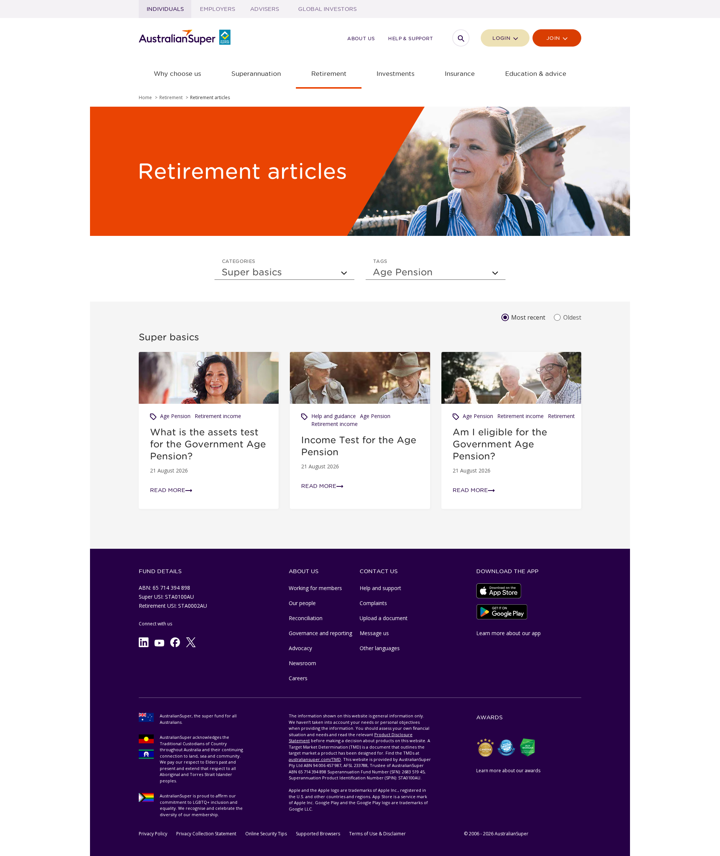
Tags (380, 261)
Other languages (380, 648)
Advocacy (300, 648)
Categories (238, 261)
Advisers (264, 9)
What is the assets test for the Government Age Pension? (208, 444)
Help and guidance (333, 416)
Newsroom (302, 663)
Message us (374, 633)
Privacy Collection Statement (206, 833)
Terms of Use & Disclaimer (377, 833)
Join (554, 38)
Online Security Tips (266, 833)
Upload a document (384, 618)
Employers (217, 9)
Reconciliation (305, 618)
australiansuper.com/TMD (315, 759)
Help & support (410, 38)
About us (361, 38)
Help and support (380, 588)
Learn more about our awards (508, 770)
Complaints (373, 603)
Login (502, 38)
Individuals (165, 9)
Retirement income (218, 416)
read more (167, 490)
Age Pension (175, 416)
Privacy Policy (153, 833)
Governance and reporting (320, 633)
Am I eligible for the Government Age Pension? (500, 444)
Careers (298, 678)
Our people (302, 603)
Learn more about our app (508, 633)
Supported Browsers (318, 833)
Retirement (561, 416)
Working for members (315, 588)
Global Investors (327, 9)
